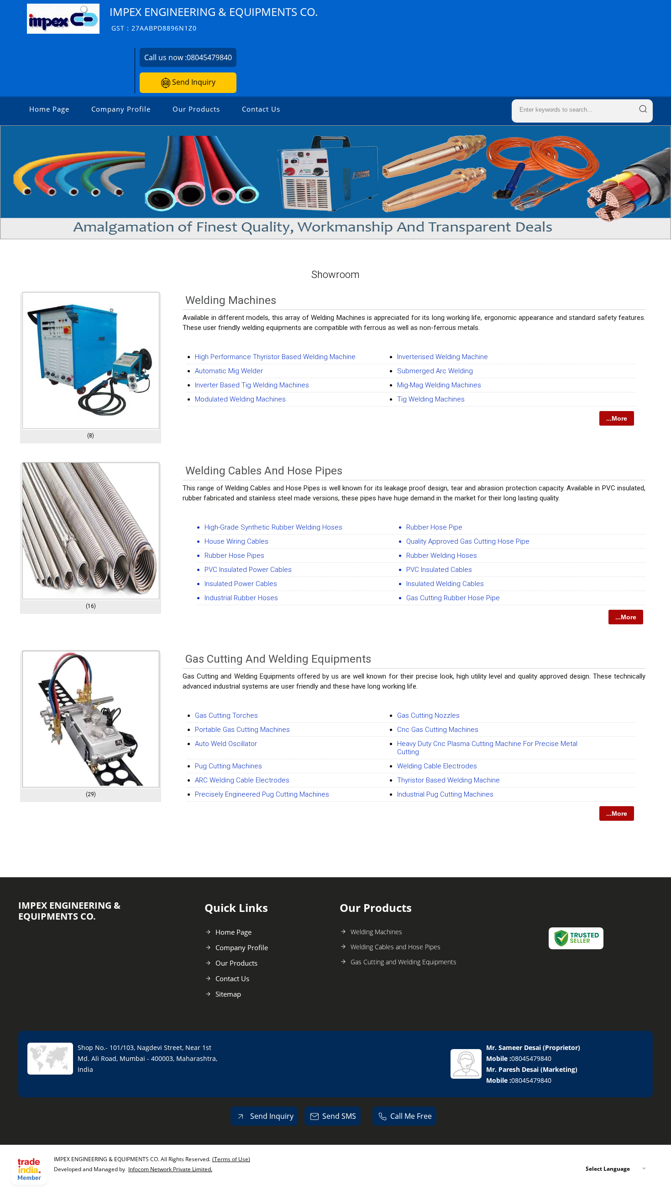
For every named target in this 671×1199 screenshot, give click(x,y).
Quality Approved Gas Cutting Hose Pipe (467, 541)
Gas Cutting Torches (226, 715)
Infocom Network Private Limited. (170, 1169)
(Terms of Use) (231, 1159)
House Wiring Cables (236, 541)
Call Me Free (411, 1116)
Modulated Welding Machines (240, 399)
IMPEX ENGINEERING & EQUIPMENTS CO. (214, 18)
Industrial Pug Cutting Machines (445, 794)
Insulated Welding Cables (445, 584)
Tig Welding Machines (431, 399)
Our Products (196, 108)
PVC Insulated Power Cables (248, 570)
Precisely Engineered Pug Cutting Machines (262, 794)
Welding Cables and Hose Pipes (263, 470)
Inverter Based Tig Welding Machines (252, 385)
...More (616, 418)
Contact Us (261, 108)
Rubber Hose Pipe (434, 527)
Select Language (608, 1169)
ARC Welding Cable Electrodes (242, 780)
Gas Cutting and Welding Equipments (278, 659)
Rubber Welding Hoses (441, 555)
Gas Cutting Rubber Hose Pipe (453, 598)
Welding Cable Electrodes (437, 766)
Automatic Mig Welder (229, 371)
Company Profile (121, 108)
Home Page (49, 108)
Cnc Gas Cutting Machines (437, 730)
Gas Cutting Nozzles (428, 715)
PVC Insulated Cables (439, 570)
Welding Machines (230, 300)
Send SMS (339, 1116)
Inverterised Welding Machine (442, 357)
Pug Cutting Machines (228, 766)
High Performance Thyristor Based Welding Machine (275, 357)
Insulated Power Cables (240, 584)
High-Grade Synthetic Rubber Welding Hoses (273, 527)
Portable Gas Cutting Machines (242, 730)
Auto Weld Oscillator (226, 744)
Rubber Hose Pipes (234, 555)
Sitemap (228, 993)
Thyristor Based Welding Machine (448, 780)
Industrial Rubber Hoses (241, 598)
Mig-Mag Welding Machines (439, 385)
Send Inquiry (192, 82)
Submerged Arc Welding (435, 371)
